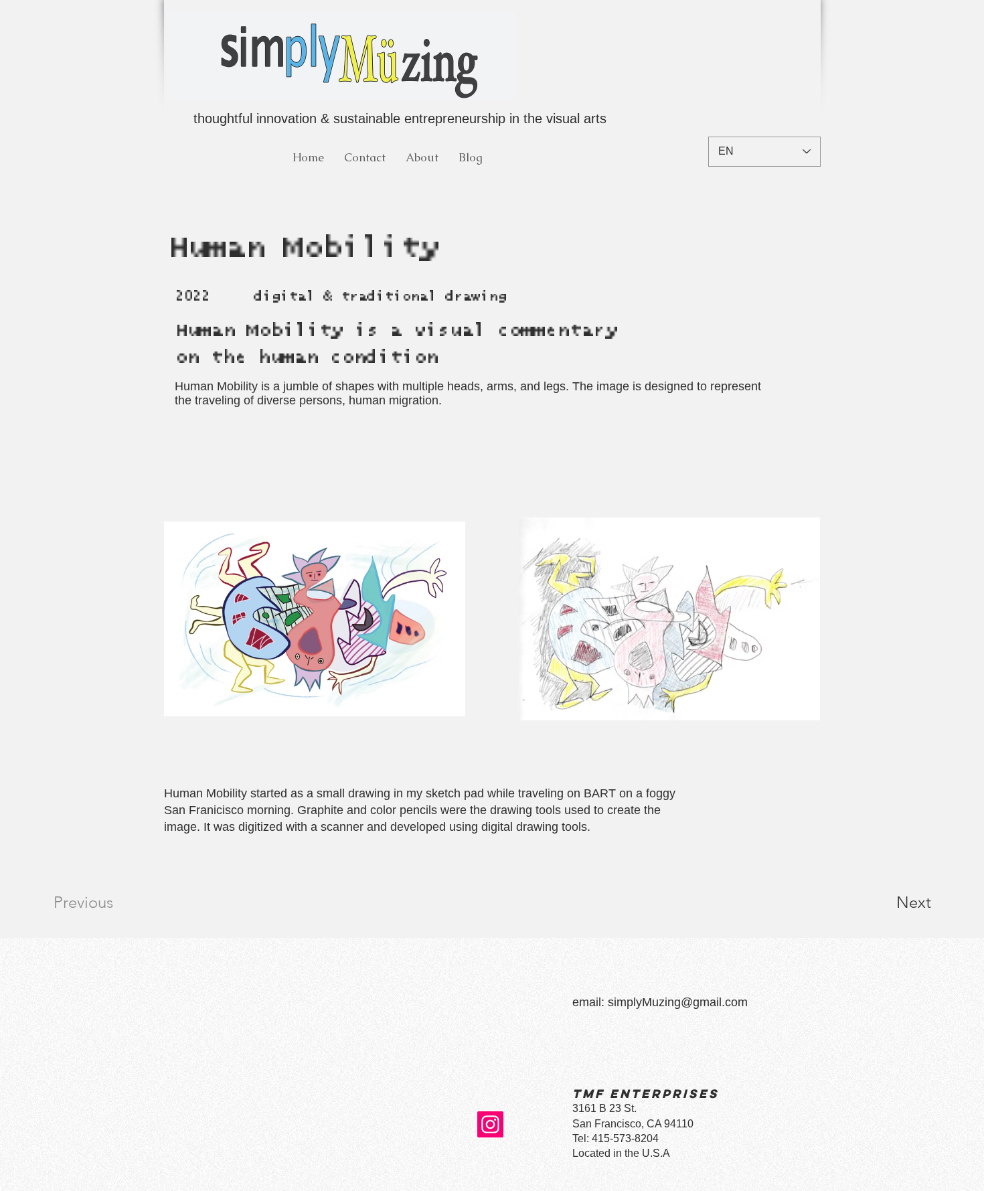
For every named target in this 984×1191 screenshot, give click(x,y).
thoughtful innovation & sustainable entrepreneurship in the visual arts (397, 118)
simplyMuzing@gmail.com (678, 1002)
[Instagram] (490, 1124)
